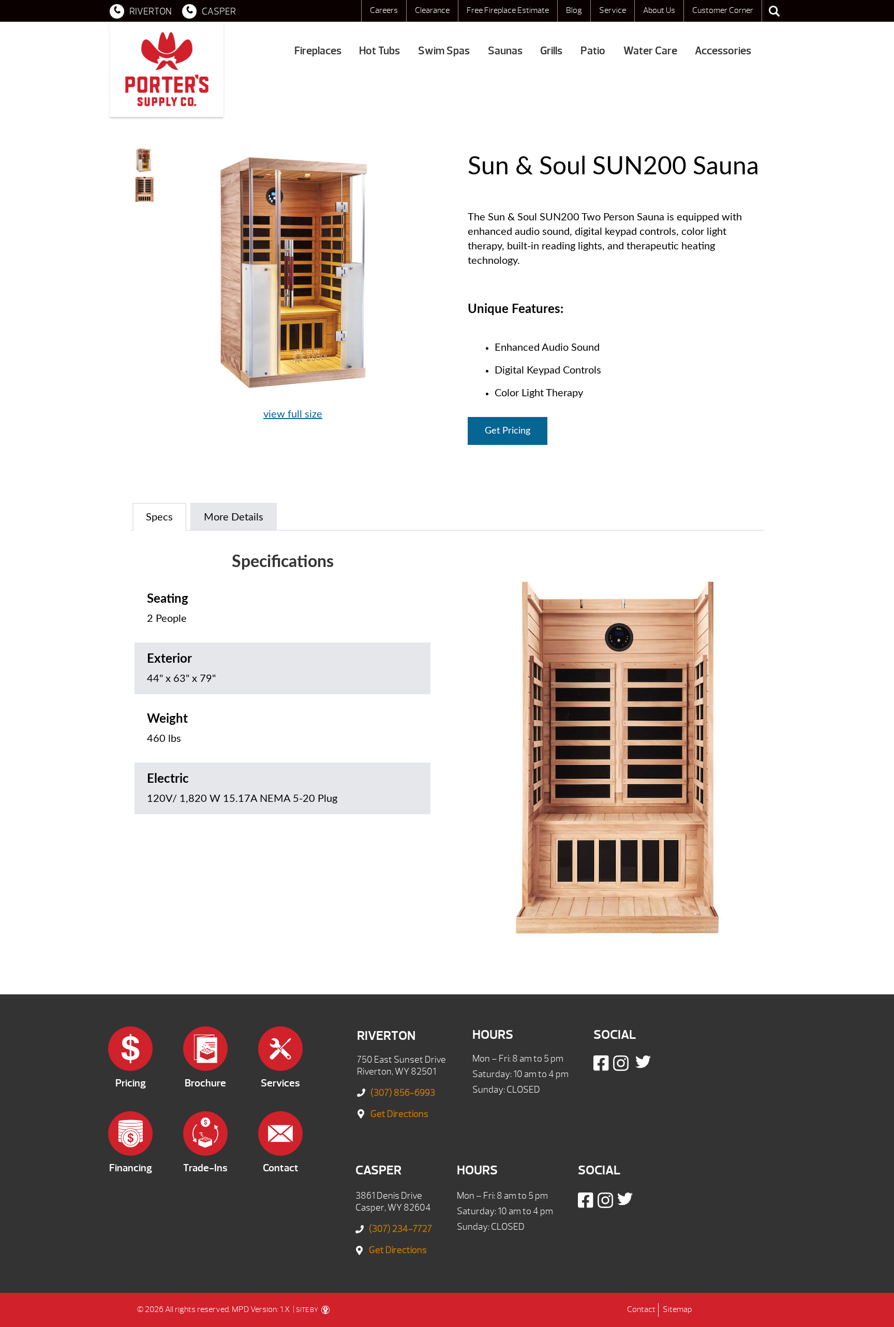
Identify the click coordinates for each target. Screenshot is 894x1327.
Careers (384, 10)
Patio (592, 51)
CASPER (219, 12)
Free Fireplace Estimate (508, 10)
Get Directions (399, 1114)
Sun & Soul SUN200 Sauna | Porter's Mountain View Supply (167, 69)
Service (612, 10)
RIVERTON (150, 12)
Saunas (505, 51)
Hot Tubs (379, 51)
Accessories (723, 51)
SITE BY (307, 1310)
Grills (551, 51)
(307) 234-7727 (400, 1229)
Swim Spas (444, 51)
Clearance (432, 10)
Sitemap (677, 1309)
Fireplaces (317, 51)
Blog (574, 10)
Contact (641, 1309)
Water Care (650, 51)
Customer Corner (722, 10)
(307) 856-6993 (402, 1093)
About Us (659, 10)
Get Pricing (507, 431)
